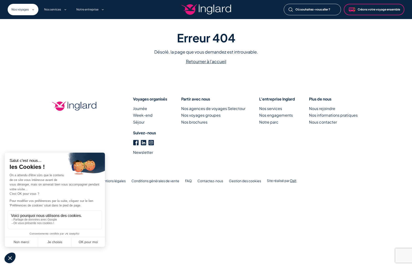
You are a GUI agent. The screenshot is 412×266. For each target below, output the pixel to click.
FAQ (188, 181)
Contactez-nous (210, 181)
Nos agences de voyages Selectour (213, 108)
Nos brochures (194, 122)
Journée (140, 108)
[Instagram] (151, 142)
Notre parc (268, 122)
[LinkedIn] (143, 142)
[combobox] (312, 9)
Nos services (270, 108)
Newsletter (143, 152)
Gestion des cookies (245, 181)
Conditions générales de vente (155, 181)
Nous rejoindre (322, 108)
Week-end (143, 115)
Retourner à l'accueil (206, 61)
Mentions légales (112, 181)
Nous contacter (323, 122)
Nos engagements (276, 115)
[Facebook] (136, 142)
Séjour (138, 122)
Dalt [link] (293, 180)
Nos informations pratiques (333, 115)
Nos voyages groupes (201, 115)
